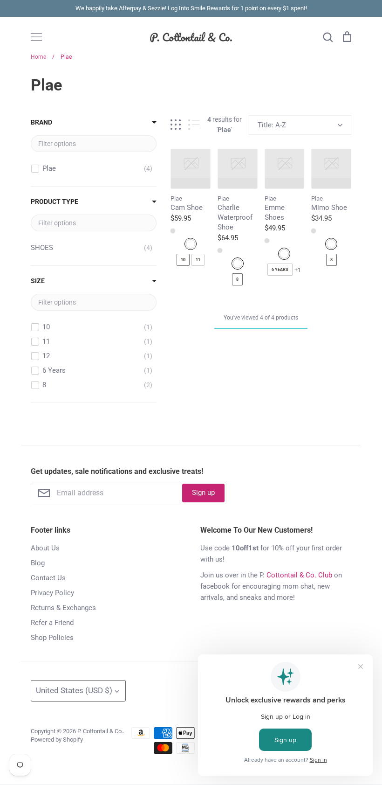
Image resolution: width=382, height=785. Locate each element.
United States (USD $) (74, 690)
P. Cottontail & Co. (100, 731)
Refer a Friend (52, 622)
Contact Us (48, 578)
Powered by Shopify (57, 739)
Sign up (203, 492)
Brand (41, 122)
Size (38, 281)
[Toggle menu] (36, 37)
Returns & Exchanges (63, 608)
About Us (45, 548)
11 (198, 259)
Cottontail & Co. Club (299, 575)
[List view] (194, 124)
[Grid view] (176, 124)
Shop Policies (52, 637)
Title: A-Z (272, 125)
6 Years (280, 269)
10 (183, 259)
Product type (54, 201)
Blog (38, 563)
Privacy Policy (52, 593)
